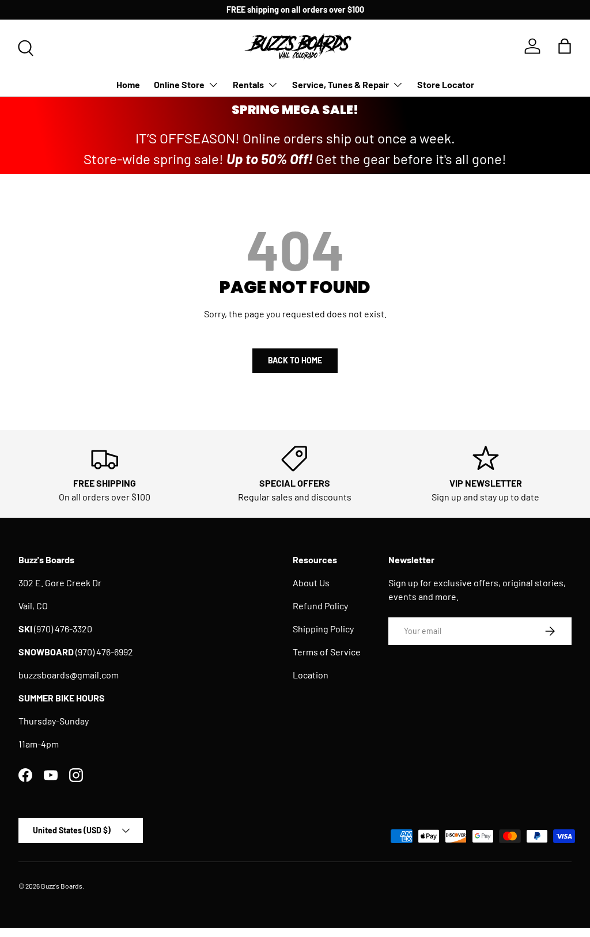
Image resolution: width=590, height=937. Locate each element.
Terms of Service (327, 651)
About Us (311, 582)
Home (128, 84)
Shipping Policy (323, 628)
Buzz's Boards (61, 886)
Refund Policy (320, 605)
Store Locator (445, 84)
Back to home (295, 360)
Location (310, 674)
